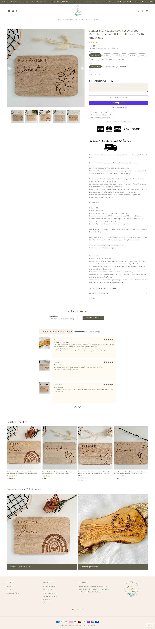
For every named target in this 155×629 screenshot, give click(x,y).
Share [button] (93, 298)
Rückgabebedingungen (50, 593)
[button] (58, 19)
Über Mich (10, 590)
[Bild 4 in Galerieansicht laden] (59, 116)
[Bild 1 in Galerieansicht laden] (17, 116)
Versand (98, 48)
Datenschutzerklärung (50, 596)
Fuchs (93, 59)
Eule (124, 55)
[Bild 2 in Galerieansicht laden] (31, 116)
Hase (111, 59)
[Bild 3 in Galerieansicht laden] (45, 116)
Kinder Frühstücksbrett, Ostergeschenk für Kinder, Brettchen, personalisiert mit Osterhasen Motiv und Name (94, 473)
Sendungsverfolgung (13, 593)
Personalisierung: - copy (101, 81)
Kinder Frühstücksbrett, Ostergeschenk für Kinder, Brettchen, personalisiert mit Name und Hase (130, 473)
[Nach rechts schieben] (82, 68)
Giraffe (142, 55)
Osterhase (121, 59)
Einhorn (106, 55)
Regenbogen (95, 55)
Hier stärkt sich (109, 66)
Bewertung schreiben (93, 318)
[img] (79, 332)
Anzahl (91, 71)
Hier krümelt (95, 66)
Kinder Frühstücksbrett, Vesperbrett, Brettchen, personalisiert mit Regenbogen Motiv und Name (22, 473)
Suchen (9, 586)
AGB (44, 603)
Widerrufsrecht (48, 590)
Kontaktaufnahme (94, 592)
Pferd (116, 55)
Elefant (132, 55)
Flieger (102, 59)
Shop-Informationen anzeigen (100, 117)
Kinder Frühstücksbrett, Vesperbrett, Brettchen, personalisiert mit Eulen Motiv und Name (57, 473)
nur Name (122, 66)
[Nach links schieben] (9, 68)
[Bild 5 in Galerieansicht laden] (73, 116)
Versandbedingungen (49, 586)
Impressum (46, 599)
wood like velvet (69, 625)
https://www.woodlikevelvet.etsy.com (103, 248)
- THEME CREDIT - (79, 625)
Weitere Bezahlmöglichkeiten (119, 107)
